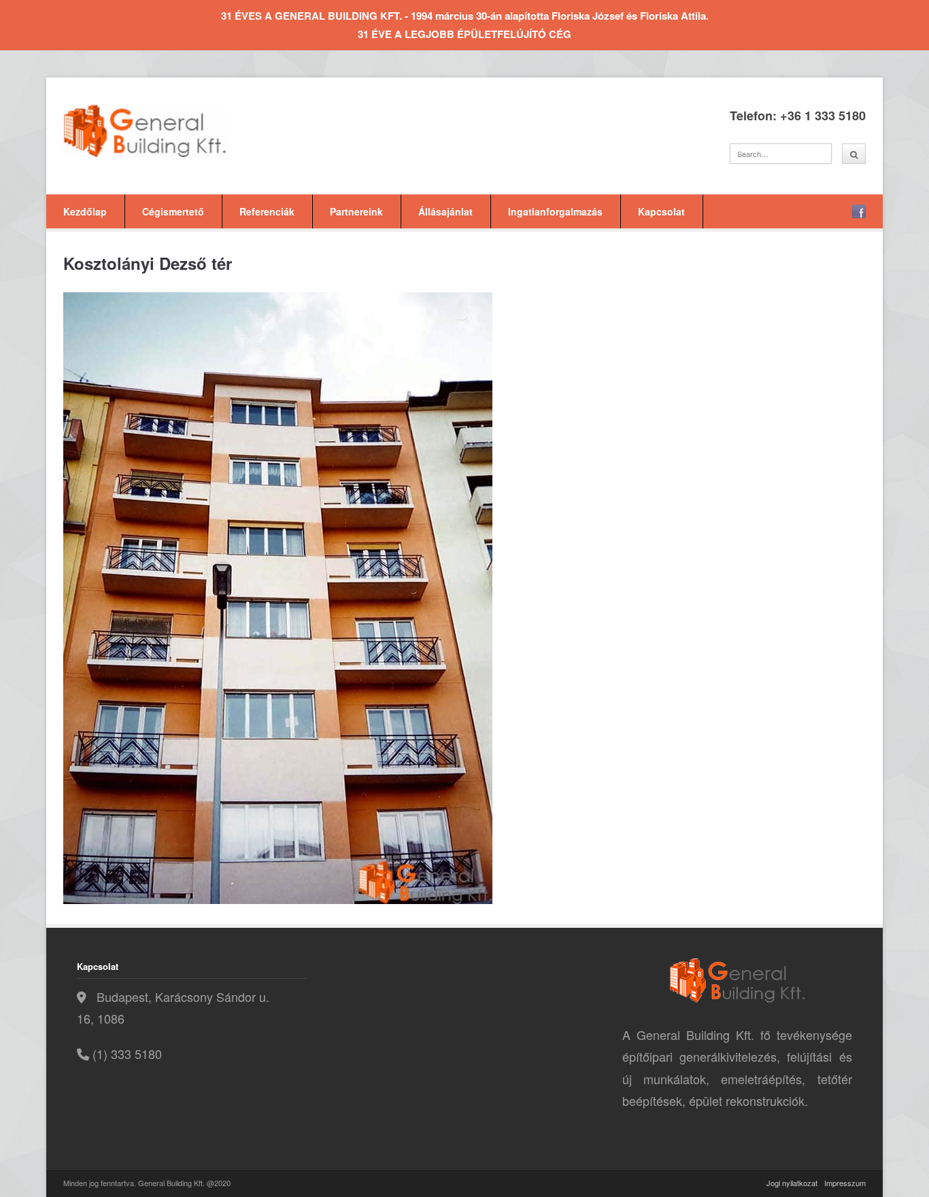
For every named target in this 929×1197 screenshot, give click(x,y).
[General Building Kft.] (165, 131)
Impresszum (845, 1182)
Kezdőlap (85, 211)
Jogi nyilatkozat (791, 1182)
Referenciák (266, 211)
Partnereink (356, 211)
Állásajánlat (445, 211)
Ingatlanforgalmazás (555, 211)
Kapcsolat (661, 211)
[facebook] (859, 211)
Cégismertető (173, 211)
